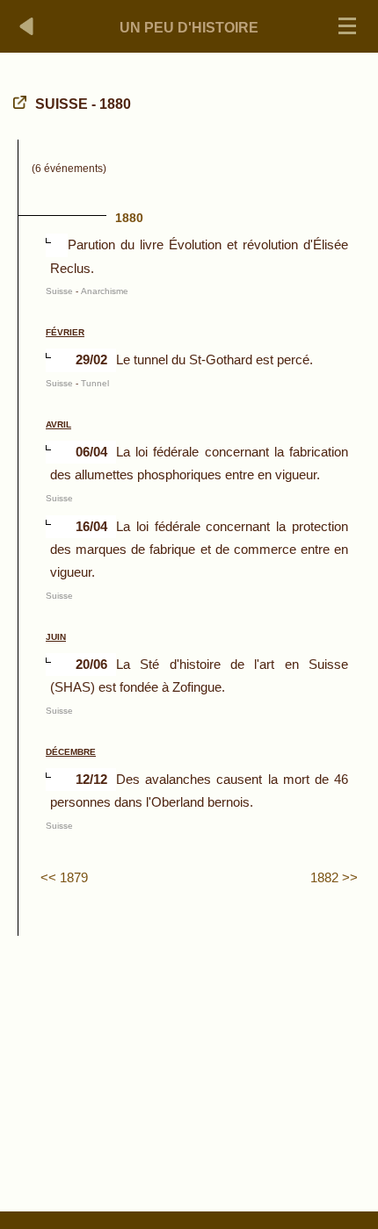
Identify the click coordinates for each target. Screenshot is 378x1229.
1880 (129, 218)
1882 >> (334, 877)
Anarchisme (104, 291)
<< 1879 (64, 877)
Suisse (59, 291)
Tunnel (95, 383)
